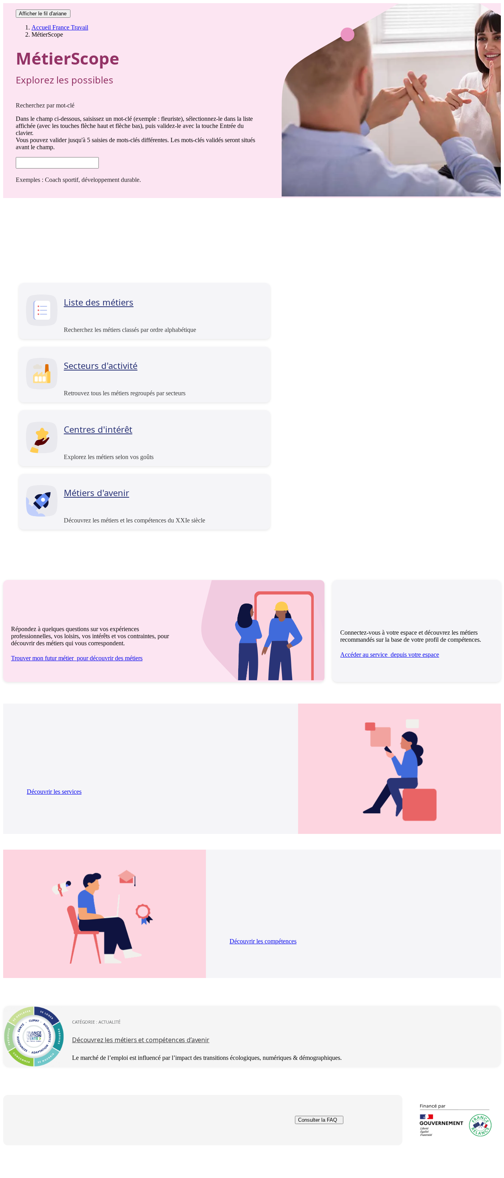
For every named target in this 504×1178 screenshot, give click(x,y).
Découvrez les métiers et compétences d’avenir (140, 1039)
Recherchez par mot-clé (45, 105)
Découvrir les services (54, 791)
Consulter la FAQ (317, 1120)
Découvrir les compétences (263, 941)
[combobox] (57, 163)
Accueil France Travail (60, 27)
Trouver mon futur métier (77, 658)
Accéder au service (389, 654)
